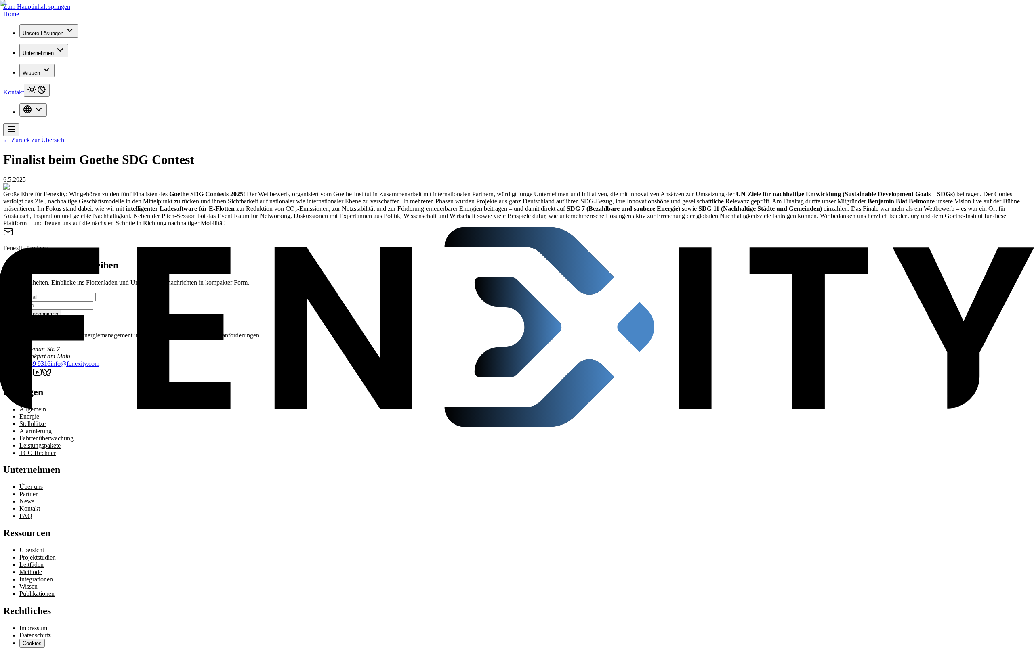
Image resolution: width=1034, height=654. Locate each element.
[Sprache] (33, 110)
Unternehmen (38, 53)
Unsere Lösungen (43, 33)
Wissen (31, 73)
